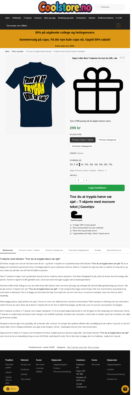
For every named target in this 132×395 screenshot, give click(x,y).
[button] (120, 22)
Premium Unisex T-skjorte (29, 250)
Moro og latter (18, 51)
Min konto (40, 364)
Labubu (8, 372)
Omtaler (98, 250)
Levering (39, 368)
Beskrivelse (8, 250)
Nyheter (24, 374)
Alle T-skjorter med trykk (77, 347)
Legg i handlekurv (97, 188)
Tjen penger (26, 379)
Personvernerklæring (62, 371)
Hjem (7, 51)
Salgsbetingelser (60, 364)
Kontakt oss (112, 379)
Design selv (26, 364)
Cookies (56, 368)
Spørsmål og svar (114, 250)
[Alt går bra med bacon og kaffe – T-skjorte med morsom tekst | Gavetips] (120, 57)
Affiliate (39, 371)
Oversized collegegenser (79, 250)
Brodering (25, 369)
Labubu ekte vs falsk (8, 380)
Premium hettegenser (54, 250)
